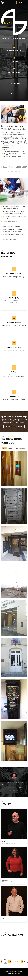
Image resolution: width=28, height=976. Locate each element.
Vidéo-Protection (14, 83)
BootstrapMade (16, 973)
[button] (8, 171)
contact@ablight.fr (16, 961)
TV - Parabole (14, 61)
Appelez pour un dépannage (14, 426)
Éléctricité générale (14, 273)
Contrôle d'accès (14, 72)
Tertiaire (14, 94)
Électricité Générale (14, 50)
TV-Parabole (14, 298)
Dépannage (14, 396)
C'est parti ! (20, 2)
